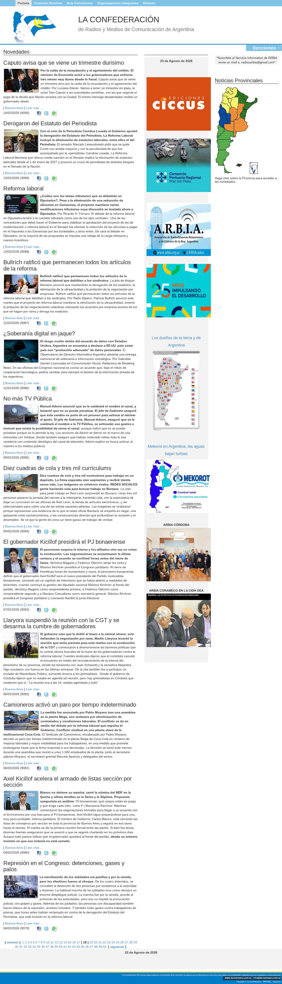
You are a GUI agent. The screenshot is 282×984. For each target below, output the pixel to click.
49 (100, 946)
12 (56, 942)
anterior (13, 942)
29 (135, 942)
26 (122, 942)
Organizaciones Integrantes (118, 3)
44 (78, 946)
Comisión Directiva (48, 3)
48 (96, 946)
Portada (23, 3)
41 (65, 946)
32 (25, 946)
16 (74, 942)
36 (43, 946)
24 (113, 942)
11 (52, 942)
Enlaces (149, 3)
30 (16, 946)
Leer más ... (34, 108)
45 (82, 946)
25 (117, 942)
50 (104, 946)
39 (56, 946)
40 (60, 946)
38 (52, 946)
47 (91, 946)
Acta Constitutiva (80, 3)
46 (87, 946)
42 (69, 946)
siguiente (117, 946)
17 (78, 942)
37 (47, 946)
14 (65, 942)
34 (34, 946)
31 (21, 946)
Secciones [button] (265, 47)
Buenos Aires (14, 108)
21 (100, 942)
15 (69, 942)
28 (131, 942)
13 (61, 942)
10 (48, 942)
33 (30, 946)
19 (91, 942)
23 (109, 942)
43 (74, 946)
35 (38, 946)
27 (126, 942)
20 (95, 942)
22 (104, 942)
